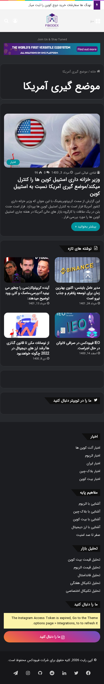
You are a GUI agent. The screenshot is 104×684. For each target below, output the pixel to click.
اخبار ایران (93, 463)
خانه (93, 71)
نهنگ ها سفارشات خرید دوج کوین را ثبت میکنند (58, 5)
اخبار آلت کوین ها (88, 447)
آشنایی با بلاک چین (86, 511)
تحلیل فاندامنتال (89, 575)
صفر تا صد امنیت (88, 535)
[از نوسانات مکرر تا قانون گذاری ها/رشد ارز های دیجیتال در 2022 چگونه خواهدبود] (26, 325)
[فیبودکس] (52, 20)
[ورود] (15, 22)
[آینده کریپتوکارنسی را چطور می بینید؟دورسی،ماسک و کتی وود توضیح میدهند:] (26, 270)
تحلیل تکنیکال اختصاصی (83, 591)
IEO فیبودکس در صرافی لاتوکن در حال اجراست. (78, 345)
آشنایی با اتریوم (89, 503)
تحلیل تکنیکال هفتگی (85, 583)
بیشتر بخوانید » (85, 226)
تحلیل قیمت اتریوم (87, 567)
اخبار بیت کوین (89, 479)
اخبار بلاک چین (90, 471)
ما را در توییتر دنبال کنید (72, 401)
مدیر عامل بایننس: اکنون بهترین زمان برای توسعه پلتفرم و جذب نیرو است (78, 293)
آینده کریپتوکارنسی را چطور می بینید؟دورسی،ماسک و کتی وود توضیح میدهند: (27, 293)
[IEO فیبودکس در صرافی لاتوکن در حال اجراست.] (77, 325)
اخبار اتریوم (92, 455)
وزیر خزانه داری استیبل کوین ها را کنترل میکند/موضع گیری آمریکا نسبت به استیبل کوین (57, 187)
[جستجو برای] (6, 22)
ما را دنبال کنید (50, 636)
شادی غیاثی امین (85, 172)
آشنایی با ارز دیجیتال (85, 527)
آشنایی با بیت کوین (86, 519)
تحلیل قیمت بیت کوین (84, 559)
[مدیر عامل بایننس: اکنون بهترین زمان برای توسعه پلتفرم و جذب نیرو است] (77, 270)
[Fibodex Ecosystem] (52, 49)
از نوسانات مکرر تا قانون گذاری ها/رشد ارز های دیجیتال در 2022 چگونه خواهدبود (28, 348)
